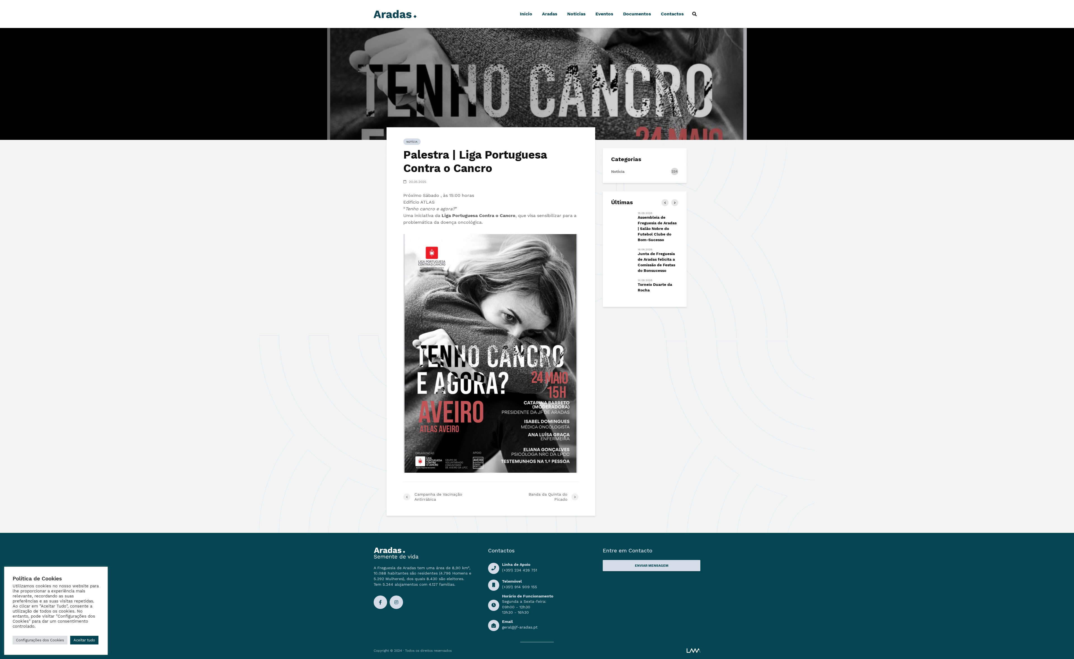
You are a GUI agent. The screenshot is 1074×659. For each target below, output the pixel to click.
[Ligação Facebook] (380, 602)
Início (526, 14)
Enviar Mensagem (651, 566)
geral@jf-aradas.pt (520, 627)
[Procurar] (694, 14)
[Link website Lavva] (694, 650)
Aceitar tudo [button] (84, 640)
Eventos (604, 14)
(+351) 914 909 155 (519, 587)
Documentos (637, 14)
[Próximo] (674, 202)
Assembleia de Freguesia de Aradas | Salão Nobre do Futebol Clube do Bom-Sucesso (657, 228)
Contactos (672, 14)
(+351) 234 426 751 (519, 570)
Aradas (549, 14)
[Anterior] (664, 202)
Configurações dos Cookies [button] (40, 640)
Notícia (412, 141)
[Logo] (394, 13)
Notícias (576, 14)
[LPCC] (490, 353)
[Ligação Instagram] (396, 602)
